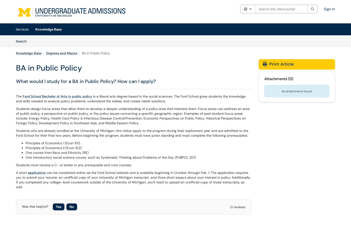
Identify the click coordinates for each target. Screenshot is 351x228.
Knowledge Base (48, 29)
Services (22, 29)
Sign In (329, 9)
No (71, 207)
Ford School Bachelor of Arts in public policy (57, 96)
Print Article (281, 64)
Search (23, 41)
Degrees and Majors (61, 53)
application (37, 173)
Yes (58, 207)
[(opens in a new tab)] (72, 13)
